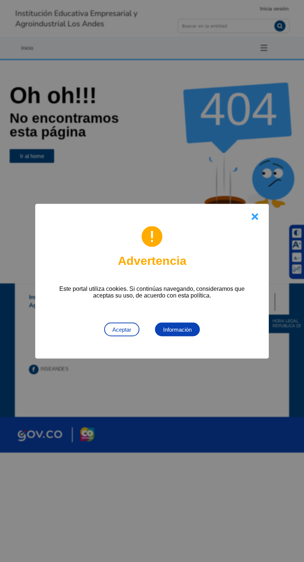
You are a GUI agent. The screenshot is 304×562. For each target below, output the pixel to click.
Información (177, 329)
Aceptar (121, 329)
